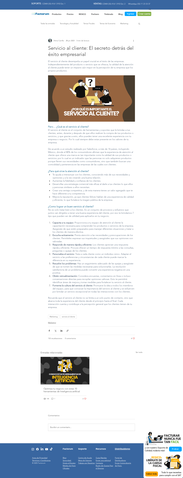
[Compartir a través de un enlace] (67, 330)
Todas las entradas (48, 23)
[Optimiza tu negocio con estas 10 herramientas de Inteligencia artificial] (65, 370)
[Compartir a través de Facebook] (49, 330)
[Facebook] (37, 449)
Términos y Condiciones (41, 460)
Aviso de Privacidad (39, 458)
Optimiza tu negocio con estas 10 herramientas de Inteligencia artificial (62, 390)
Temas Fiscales (89, 23)
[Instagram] (32, 449)
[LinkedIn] (42, 449)
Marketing (124, 23)
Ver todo (139, 352)
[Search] (149, 9)
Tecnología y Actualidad (69, 23)
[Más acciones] (133, 40)
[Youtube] (46, 449)
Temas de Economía (107, 23)
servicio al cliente (68, 317)
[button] (82, 14)
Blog (64, 458)
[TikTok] (51, 449)
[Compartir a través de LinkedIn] (61, 330)
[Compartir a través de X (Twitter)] (55, 330)
